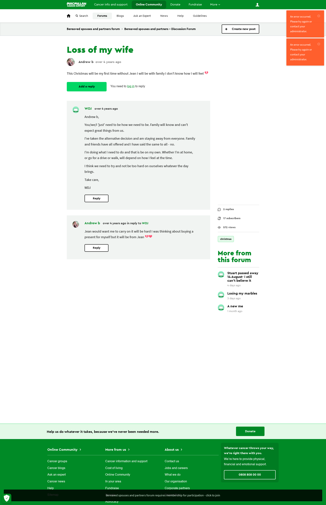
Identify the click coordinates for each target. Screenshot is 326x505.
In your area (113, 481)
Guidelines (200, 16)
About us (172, 449)
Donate (175, 4)
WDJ (89, 108)
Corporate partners (177, 488)
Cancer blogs (56, 468)
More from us (116, 449)
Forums (102, 16)
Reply (96, 198)
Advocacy (111, 501)
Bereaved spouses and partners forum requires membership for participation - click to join (163, 495)
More (213, 4)
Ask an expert (56, 474)
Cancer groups (57, 461)
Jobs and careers (176, 468)
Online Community (149, 4)
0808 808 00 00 (250, 474)
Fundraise (195, 4)
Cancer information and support (126, 461)
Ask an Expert (142, 16)
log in (131, 86)
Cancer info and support (111, 4)
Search (83, 16)
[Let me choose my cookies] (6, 498)
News (164, 16)
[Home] (76, 4)
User (257, 5)
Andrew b (86, 62)
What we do (173, 474)
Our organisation (176, 481)
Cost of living (114, 468)
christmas (225, 239)
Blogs (120, 16)
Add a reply (87, 86)
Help (180, 16)
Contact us (172, 461)
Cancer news (56, 481)
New (240, 29)
